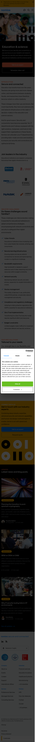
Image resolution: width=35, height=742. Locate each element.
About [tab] (29, 355)
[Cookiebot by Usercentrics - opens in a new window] (25, 351)
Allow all (17, 384)
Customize (16, 389)
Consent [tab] (6, 355)
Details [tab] (17, 355)
